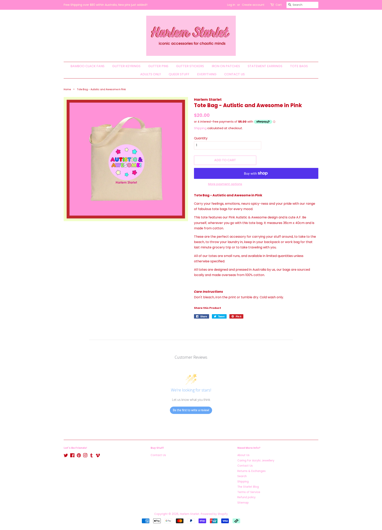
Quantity (201, 138)
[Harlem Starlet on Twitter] (66, 456)
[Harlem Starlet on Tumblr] (91, 456)
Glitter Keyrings (126, 66)
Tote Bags (299, 66)
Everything (206, 74)
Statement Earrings (265, 66)
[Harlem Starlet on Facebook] (72, 456)
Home (67, 89)
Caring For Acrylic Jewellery (255, 460)
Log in (231, 5)
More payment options (225, 184)
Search (242, 476)
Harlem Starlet (189, 514)
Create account (253, 5)
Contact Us (234, 74)
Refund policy (246, 497)
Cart (279, 5)
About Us (243, 455)
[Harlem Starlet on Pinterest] (79, 456)
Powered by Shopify (214, 514)
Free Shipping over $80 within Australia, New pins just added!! (105, 5)
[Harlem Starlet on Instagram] (85, 456)
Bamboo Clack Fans (87, 66)
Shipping (200, 128)
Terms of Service (248, 492)
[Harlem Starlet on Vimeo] (98, 456)
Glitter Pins (158, 66)
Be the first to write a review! (191, 410)
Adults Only (150, 74)
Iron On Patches (226, 66)
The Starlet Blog (248, 487)
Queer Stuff (179, 74)
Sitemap (243, 503)
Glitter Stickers (190, 66)
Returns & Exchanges (251, 471)
